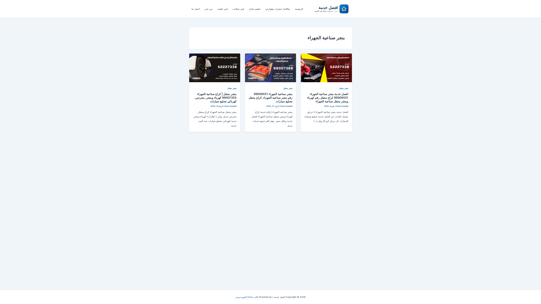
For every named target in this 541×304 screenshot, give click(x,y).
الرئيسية (299, 8)
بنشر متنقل (343, 88)
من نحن (208, 8)
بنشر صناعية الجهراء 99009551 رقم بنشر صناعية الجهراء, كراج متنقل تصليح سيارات (270, 97)
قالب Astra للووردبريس (246, 297)
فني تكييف (222, 8)
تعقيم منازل (254, 8)
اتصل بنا (196, 8)
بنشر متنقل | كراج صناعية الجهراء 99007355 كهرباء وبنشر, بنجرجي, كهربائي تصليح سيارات (216, 97)
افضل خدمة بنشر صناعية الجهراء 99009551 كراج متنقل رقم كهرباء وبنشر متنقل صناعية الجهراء (327, 97)
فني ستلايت (238, 8)
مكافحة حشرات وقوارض (277, 8)
